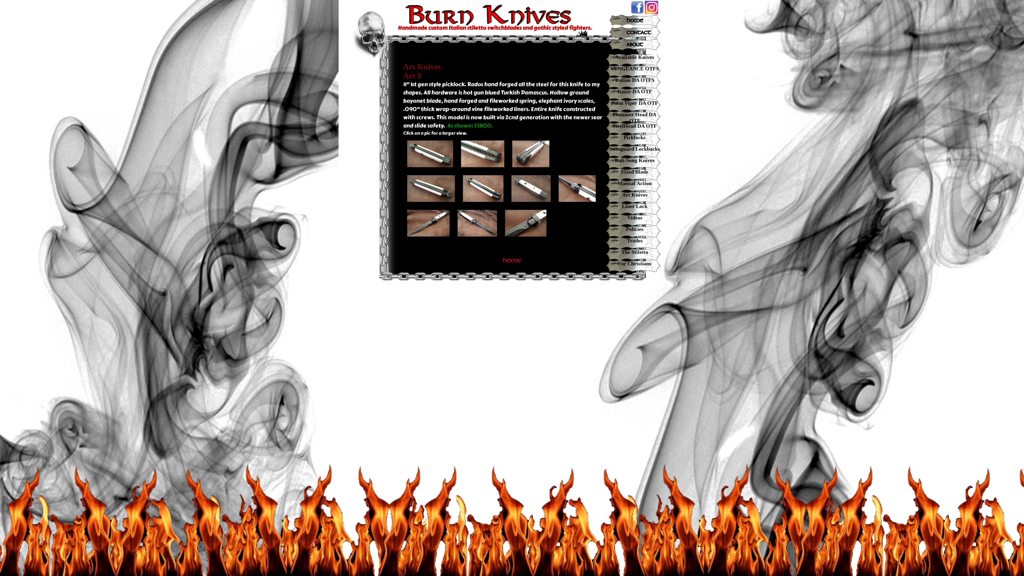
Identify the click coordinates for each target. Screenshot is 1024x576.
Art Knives (634, 195)
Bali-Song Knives (635, 160)
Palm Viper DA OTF (634, 103)
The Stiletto (634, 252)
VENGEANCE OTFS (634, 68)
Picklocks (635, 137)
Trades (635, 240)
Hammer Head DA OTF (634, 117)
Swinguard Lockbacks (634, 149)
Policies (634, 229)
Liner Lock (634, 206)
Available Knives (634, 57)
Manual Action (635, 183)
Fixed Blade (634, 172)
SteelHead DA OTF (635, 126)
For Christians (634, 263)
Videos (634, 218)
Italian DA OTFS (634, 80)
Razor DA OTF (634, 91)
